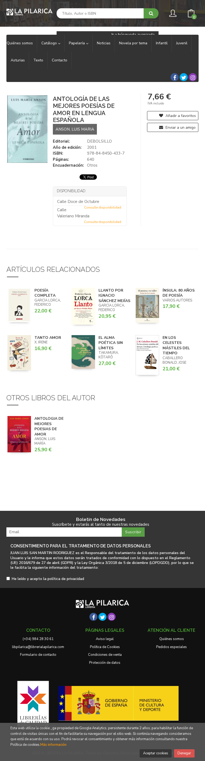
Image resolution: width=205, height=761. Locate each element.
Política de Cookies (105, 647)
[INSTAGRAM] (193, 77)
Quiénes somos (171, 639)
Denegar (184, 753)
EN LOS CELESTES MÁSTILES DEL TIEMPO (176, 345)
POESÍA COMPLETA (45, 293)
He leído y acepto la (48, 579)
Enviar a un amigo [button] (180, 127)
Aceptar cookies (155, 753)
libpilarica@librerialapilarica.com (38, 647)
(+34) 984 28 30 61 (38, 639)
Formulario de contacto (38, 654)
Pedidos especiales (171, 647)
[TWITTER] (184, 77)
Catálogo (49, 43)
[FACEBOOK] (175, 77)
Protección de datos (104, 662)
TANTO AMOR (47, 337)
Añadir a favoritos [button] (180, 115)
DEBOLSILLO (99, 141)
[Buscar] (151, 13)
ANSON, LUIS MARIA (75, 129)
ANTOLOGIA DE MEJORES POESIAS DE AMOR (49, 426)
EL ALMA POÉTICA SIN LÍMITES (110, 343)
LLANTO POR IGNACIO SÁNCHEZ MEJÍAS (114, 295)
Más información (53, 744)
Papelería (77, 43)
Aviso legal (105, 639)
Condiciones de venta (105, 654)
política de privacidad (66, 578)
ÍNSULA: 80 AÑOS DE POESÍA (179, 293)
